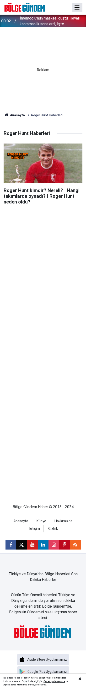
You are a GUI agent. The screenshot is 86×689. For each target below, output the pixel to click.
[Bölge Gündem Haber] (25, 7)
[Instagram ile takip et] (53, 545)
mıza (62, 681)
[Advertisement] (43, 252)
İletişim (34, 529)
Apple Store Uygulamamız (47, 659)
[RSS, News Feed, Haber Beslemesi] (75, 545)
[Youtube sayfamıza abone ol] (32, 545)
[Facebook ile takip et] (10, 545)
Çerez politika (51, 681)
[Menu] (77, 7)
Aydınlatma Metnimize (16, 684)
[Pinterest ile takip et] (64, 545)
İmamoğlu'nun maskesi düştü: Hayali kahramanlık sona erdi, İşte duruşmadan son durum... (50, 21)
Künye (41, 521)
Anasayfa (17, 115)
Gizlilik (53, 529)
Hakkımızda (63, 521)
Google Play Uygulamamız (47, 672)
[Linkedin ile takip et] (43, 545)
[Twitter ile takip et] (21, 545)
